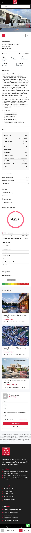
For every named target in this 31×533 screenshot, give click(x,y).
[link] (15, 303)
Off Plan (25, 294)
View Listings (12, 397)
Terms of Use (24, 420)
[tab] (3, 35)
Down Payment (6, 249)
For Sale (3, 41)
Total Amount (6, 243)
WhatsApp (16, 427)
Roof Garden (7, 199)
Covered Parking (8, 192)
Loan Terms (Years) (8, 262)
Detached (6, 196)
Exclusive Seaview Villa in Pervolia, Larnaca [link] (15, 382)
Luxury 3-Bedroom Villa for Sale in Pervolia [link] (15, 316)
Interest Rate (6, 255)
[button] (24, 35)
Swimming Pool (7, 202)
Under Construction (23, 327)
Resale (8, 41)
